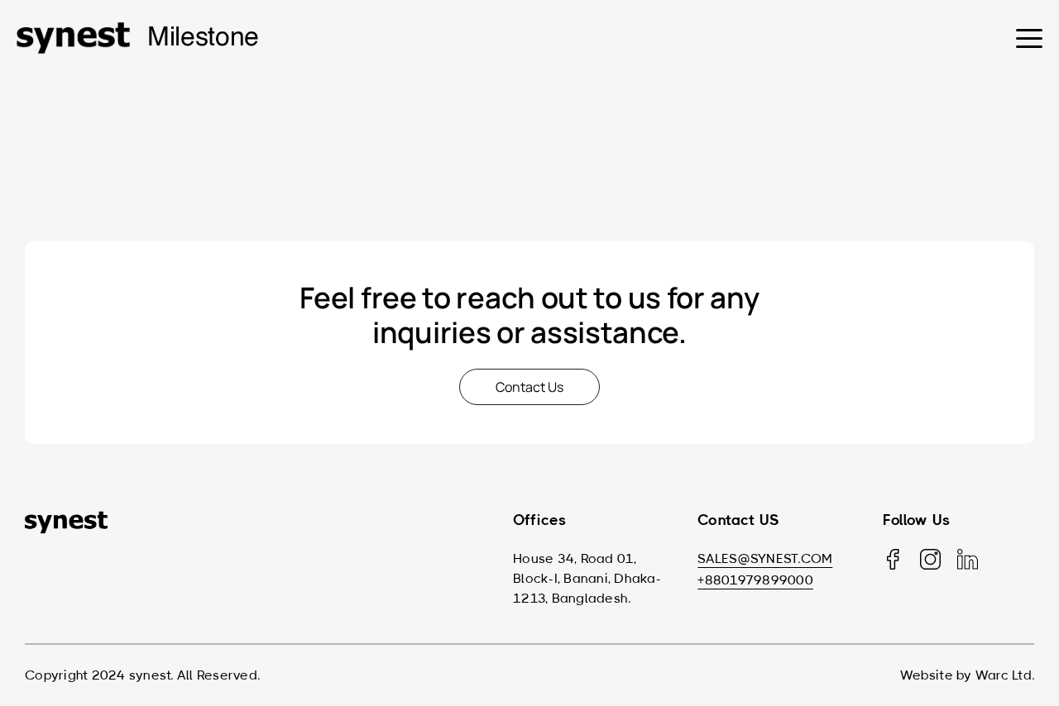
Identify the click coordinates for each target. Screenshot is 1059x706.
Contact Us (529, 387)
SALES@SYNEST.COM (764, 558)
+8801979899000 (755, 580)
